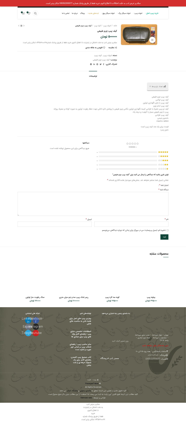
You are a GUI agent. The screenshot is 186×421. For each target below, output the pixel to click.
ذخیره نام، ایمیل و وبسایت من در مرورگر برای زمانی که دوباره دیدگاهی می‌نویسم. (134, 230)
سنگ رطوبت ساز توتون (35, 297)
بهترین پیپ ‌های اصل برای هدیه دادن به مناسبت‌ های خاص (80, 321)
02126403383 (153, 355)
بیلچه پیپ (151, 297)
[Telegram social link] (91, 64)
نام (166, 219)
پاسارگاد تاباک (72, 390)
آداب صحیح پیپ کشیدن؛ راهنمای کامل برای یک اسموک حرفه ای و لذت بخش (81, 361)
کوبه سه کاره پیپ (112, 297)
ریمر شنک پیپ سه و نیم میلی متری (73, 297)
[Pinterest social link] (97, 64)
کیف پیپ (97, 25)
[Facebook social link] (103, 64)
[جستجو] (35, 13)
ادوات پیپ (107, 25)
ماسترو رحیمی (85, 390)
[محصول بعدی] (19, 25)
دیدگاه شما (163, 189)
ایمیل (89, 219)
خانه (115, 25)
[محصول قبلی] (24, 25)
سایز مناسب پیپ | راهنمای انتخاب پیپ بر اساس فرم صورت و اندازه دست (80, 347)
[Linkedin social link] (94, 64)
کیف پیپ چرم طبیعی (101, 59)
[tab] (93, 75)
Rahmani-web (86, 397)
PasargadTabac (92, 383)
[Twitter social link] (100, 64)
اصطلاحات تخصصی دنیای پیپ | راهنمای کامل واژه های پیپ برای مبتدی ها (80, 334)
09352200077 (153, 359)
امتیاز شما (163, 185)
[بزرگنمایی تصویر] (152, 40)
